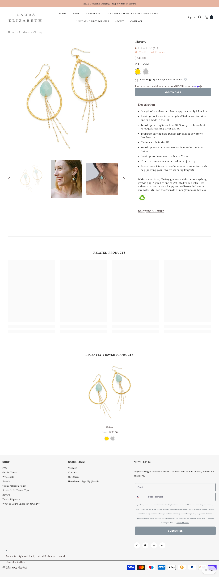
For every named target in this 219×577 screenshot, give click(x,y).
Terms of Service (163, 327)
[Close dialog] (168, 255)
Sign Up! (141, 334)
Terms (136, 325)
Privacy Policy (128, 325)
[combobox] (119, 295)
